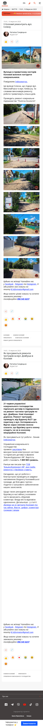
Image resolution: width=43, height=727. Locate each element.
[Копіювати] (17, 41)
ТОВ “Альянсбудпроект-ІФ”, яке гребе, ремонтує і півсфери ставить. (20, 467)
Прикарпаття (8, 338)
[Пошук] (34, 3)
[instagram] (37, 704)
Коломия (6, 335)
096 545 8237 (23, 299)
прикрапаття (22, 674)
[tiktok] (30, 704)
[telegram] (12, 704)
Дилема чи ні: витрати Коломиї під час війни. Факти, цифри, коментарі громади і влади (21, 507)
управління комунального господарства (17, 676)
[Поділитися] (12, 41)
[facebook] (6, 704)
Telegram (19, 284)
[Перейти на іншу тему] (29, 3)
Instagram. (32, 284)
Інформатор (9, 439)
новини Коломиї (18, 335)
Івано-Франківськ (18, 716)
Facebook (9, 284)
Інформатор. (21, 81)
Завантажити (29, 723)
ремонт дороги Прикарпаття (13, 340)
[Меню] (40, 3)
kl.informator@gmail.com (22, 289)
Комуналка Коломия (22, 338)
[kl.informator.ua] (5, 3)
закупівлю (17, 449)
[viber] (18, 704)
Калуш (29, 716)
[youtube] (24, 704)
